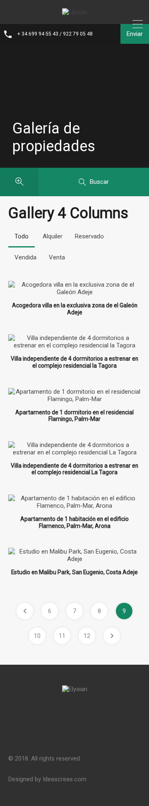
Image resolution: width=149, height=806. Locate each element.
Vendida (25, 257)
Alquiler (52, 236)
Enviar (135, 34)
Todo (21, 236)
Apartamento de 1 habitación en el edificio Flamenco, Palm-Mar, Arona (74, 522)
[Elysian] (74, 12)
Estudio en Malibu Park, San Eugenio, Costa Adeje (74, 572)
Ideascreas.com (65, 779)
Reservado (89, 236)
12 (87, 635)
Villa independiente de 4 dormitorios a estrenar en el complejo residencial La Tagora (74, 469)
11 (62, 635)
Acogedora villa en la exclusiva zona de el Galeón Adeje (74, 309)
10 (37, 635)
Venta (57, 257)
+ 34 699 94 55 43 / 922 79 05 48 (55, 34)
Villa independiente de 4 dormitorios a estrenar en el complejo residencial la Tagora (74, 362)
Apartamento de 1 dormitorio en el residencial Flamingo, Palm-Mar (74, 416)
